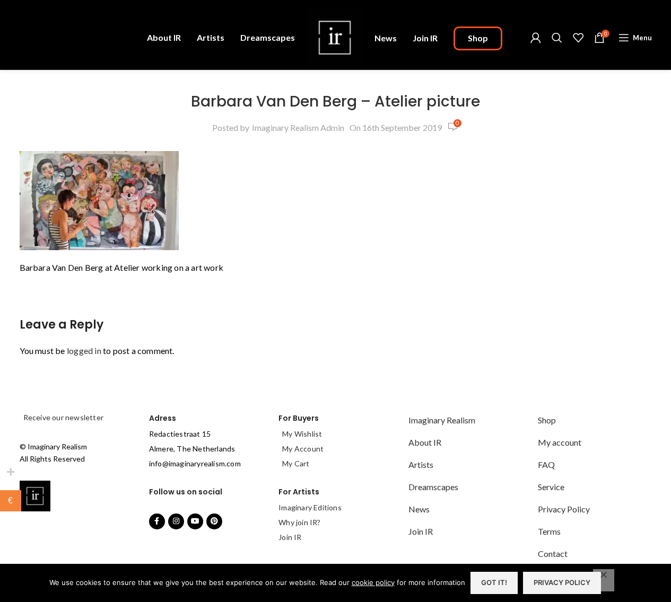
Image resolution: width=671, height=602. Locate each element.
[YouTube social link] (195, 521)
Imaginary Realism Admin (298, 127)
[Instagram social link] (176, 521)
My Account (303, 448)
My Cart (295, 463)
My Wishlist (302, 433)
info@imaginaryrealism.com (195, 463)
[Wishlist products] (578, 37)
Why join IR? (299, 522)
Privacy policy (562, 582)
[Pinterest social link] (214, 521)
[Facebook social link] (157, 521)
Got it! (494, 582)
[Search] (557, 37)
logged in (84, 351)
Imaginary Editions (310, 507)
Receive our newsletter (63, 417)
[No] (603, 580)
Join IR (289, 537)
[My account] (535, 37)
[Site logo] (335, 36)
